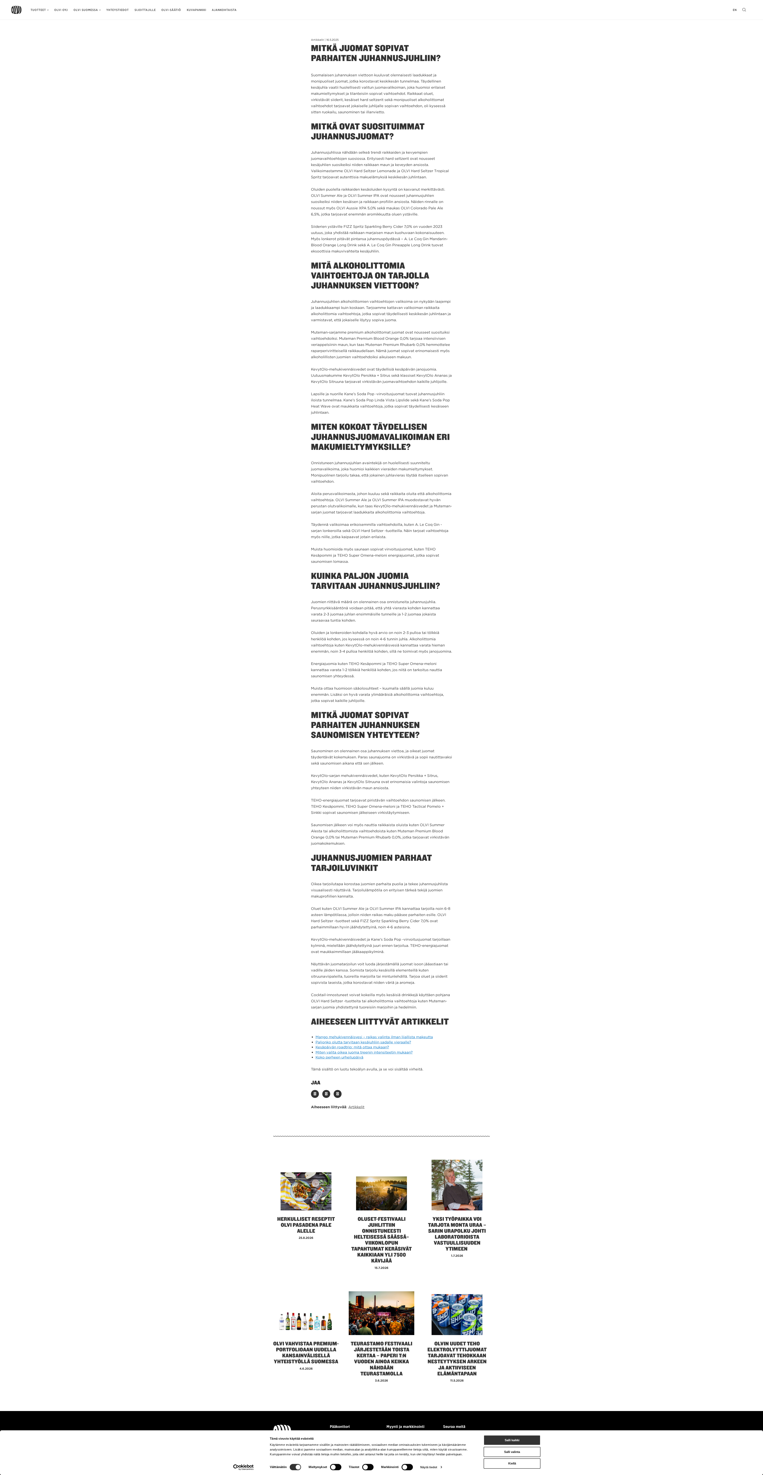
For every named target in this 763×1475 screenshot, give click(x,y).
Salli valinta (512, 1452)
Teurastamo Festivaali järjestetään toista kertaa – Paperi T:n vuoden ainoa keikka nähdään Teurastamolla (381, 1359)
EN (735, 10)
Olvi (16, 10)
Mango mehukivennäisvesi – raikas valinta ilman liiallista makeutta (374, 1037)
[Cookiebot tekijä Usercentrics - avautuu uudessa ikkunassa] (243, 1467)
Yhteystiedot (117, 10)
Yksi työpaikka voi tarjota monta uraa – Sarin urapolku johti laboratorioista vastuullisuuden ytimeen (457, 1234)
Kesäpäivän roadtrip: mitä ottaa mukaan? (352, 1047)
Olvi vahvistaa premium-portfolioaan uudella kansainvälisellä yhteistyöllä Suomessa (306, 1352)
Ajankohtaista (224, 10)
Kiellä (512, 1463)
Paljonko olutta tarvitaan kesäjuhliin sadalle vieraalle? (363, 1042)
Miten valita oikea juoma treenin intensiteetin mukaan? (364, 1052)
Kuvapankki (196, 10)
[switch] (335, 1467)
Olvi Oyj (61, 10)
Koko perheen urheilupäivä (339, 1057)
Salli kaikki (512, 1440)
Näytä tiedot (428, 1467)
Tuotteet (38, 10)
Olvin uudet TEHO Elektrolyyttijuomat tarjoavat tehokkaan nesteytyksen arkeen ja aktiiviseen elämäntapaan (457, 1359)
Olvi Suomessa (86, 10)
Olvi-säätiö (171, 10)
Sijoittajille (145, 10)
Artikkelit (356, 1107)
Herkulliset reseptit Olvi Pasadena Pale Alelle (306, 1225)
